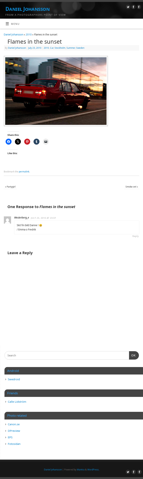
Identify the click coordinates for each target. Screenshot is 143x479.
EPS (10, 437)
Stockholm (60, 47)
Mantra (81, 469)
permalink (24, 171)
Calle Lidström (17, 401)
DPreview (14, 431)
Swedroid (14, 379)
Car (51, 47)
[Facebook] (133, 7)
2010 (29, 34)
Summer (70, 47)
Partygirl (10, 186)
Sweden (80, 47)
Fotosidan (14, 444)
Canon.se (14, 424)
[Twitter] (127, 7)
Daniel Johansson (27, 9)
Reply (135, 236)
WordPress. (93, 469)
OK (132, 355)
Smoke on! (131, 186)
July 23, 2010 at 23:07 (43, 218)
